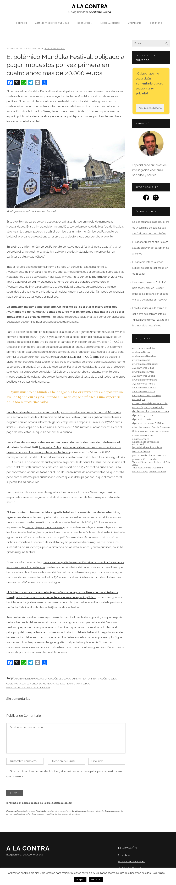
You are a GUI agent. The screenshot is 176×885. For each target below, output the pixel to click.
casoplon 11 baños (141, 395)
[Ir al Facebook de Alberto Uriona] (146, 199)
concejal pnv (138, 399)
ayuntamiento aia (141, 360)
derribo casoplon (141, 411)
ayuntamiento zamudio (144, 388)
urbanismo (157, 468)
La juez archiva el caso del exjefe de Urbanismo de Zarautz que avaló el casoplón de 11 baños (150, 227)
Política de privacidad (131, 861)
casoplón (156, 395)
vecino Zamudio (157, 471)
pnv (164, 455)
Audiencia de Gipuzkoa (144, 356)
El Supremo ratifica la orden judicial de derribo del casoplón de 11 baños (150, 268)
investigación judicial (143, 435)
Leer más (159, 873)
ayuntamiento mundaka (29, 679)
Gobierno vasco (16, 684)
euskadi (147, 427)
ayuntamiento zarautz (143, 391)
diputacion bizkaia (159, 411)
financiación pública (104, 679)
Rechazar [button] (96, 879)
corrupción (138, 407)
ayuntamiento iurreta (143, 372)
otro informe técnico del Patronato (40, 246)
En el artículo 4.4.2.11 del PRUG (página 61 (76, 356)
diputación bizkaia (141, 419)
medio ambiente (55, 48)
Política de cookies (129, 868)
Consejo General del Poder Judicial (150, 403)
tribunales (152, 459)
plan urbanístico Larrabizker (146, 455)
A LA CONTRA (28, 850)
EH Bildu (159, 423)
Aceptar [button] (80, 879)
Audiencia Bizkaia (141, 352)
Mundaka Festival (54, 684)
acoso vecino (138, 348)
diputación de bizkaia (58, 679)
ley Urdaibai (34, 684)
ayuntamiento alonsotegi (145, 364)
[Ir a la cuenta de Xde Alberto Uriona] (156, 199)
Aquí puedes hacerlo (150, 108)
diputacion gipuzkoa (142, 415)
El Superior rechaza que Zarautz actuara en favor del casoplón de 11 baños (150, 248)
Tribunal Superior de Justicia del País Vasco (151, 463)
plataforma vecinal (78, 684)
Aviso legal (124, 855)
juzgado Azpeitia (140, 439)
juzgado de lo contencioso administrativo (145, 443)
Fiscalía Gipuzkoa (161, 427)
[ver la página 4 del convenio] (44, 527)
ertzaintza (137, 427)
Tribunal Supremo (141, 468)
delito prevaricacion (154, 407)
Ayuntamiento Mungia (143, 384)
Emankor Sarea (81, 679)
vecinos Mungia (140, 471)
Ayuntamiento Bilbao (143, 368)
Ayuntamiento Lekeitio (143, 376)
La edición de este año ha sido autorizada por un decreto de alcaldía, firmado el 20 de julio (64, 412)
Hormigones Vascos (159, 431)
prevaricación (139, 459)
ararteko (150, 348)
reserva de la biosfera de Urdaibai (28, 688)
